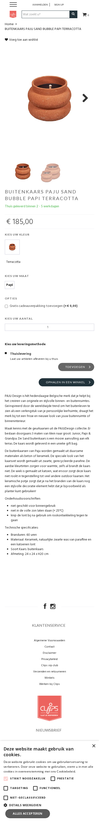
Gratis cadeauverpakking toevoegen (43, 306)
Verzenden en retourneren (49, 671)
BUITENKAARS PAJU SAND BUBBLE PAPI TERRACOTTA (43, 29)
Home (9, 24)
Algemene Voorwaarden (49, 640)
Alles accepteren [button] (27, 814)
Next (83, 98)
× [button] (93, 746)
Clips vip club (49, 665)
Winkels (49, 678)
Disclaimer (49, 653)
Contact (49, 646)
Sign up (59, 4)
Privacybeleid (49, 659)
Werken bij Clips (49, 684)
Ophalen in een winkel (65, 382)
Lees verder (85, 771)
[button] (49, 805)
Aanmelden (40, 4)
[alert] (49, 782)
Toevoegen (75, 367)
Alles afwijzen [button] (73, 814)
